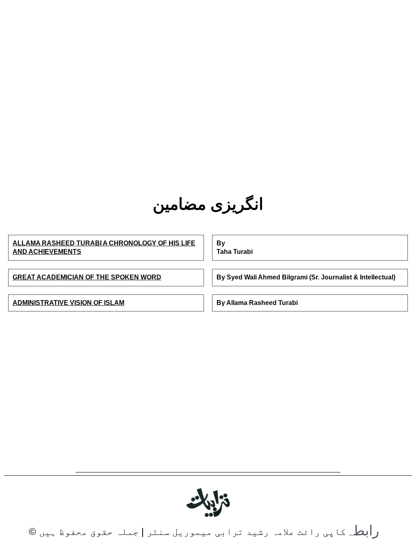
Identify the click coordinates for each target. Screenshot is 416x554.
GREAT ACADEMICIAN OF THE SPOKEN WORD (87, 277)
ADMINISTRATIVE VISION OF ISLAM (68, 302)
